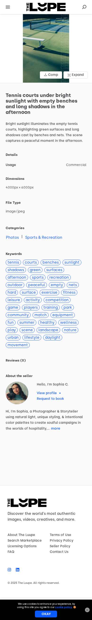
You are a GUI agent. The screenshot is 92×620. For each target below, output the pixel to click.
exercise (49, 292)
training (50, 307)
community (18, 315)
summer (26, 322)
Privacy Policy (61, 541)
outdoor (15, 285)
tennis (13, 262)
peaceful (36, 285)
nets (73, 285)
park (67, 307)
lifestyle (31, 337)
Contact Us (59, 552)
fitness (69, 292)
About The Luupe (21, 535)
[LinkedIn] (16, 569)
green (35, 270)
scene (27, 330)
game (13, 307)
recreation (59, 277)
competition (57, 300)
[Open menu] (8, 7)
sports (38, 277)
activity (33, 300)
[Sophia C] (17, 393)
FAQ (11, 552)
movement (18, 345)
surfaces (54, 270)
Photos (12, 237)
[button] (46, 48)
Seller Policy (60, 546)
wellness (68, 322)
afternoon (17, 277)
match (40, 315)
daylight (52, 337)
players (31, 307)
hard (12, 292)
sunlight (71, 262)
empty (57, 285)
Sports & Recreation (43, 237)
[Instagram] (10, 569)
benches (50, 262)
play (12, 330)
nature (70, 330)
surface (29, 292)
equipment (62, 315)
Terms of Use (60, 535)
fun (11, 322)
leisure (14, 300)
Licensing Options (22, 546)
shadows (16, 270)
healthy (47, 322)
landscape (48, 330)
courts (31, 262)
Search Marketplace (25, 541)
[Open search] (84, 7)
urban (13, 337)
